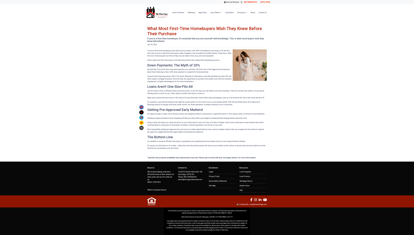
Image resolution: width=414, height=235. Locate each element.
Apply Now (265, 2)
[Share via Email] (141, 123)
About (253, 13)
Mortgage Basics (246, 181)
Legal (211, 172)
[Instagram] (255, 199)
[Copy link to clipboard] (141, 128)
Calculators (229, 13)
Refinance (191, 13)
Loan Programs (245, 172)
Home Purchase (178, 13)
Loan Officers (215, 13)
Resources (241, 13)
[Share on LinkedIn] (141, 117)
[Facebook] (251, 199)
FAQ (241, 190)
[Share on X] (141, 112)
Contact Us (263, 13)
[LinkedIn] (260, 199)
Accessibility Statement (218, 181)
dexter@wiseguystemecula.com (190, 179)
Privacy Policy (214, 176)
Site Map (212, 186)
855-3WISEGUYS (250, 2)
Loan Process (245, 176)
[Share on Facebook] (141, 107)
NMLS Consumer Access (156, 190)
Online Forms (245, 186)
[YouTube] (265, 199)
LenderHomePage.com (258, 204)
